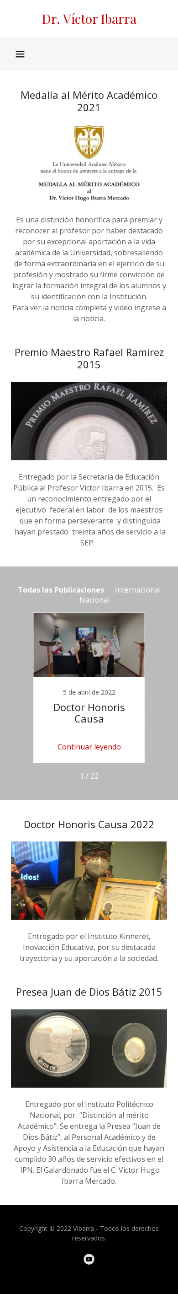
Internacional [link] (138, 590)
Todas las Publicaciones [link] (61, 590)
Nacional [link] (94, 600)
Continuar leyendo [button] (89, 747)
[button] (20, 54)
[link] (89, 19)
